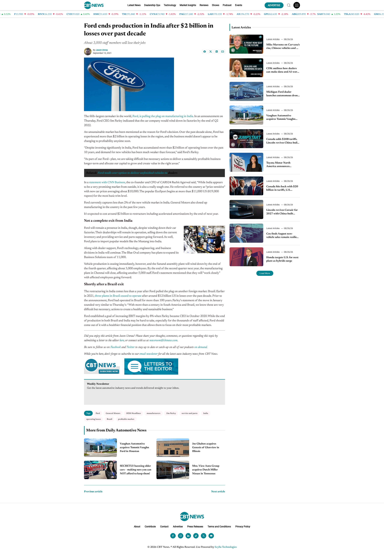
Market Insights (188, 5)
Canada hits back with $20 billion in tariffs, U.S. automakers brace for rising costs (282, 188)
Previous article (93, 491)
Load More (265, 273)
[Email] (222, 51)
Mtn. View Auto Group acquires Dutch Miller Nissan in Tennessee (205, 470)
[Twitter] (203, 535)
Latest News (134, 5)
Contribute (150, 526)
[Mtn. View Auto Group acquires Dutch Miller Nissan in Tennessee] (172, 470)
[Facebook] (204, 51)
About (137, 526)
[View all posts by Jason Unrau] (88, 51)
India (205, 413)
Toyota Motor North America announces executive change (278, 165)
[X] (210, 51)
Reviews (204, 5)
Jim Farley (171, 413)
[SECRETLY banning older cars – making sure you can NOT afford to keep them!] (100, 470)
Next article (218, 491)
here (122, 340)
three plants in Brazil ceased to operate (118, 295)
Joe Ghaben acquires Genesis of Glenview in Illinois (205, 448)
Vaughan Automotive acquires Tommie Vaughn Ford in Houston (134, 448)
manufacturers (153, 413)
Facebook (115, 347)
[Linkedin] (216, 51)
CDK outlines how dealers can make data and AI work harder (282, 70)
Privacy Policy (242, 526)
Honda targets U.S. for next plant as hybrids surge (282, 259)
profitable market (126, 419)
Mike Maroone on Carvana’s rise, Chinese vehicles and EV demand (283, 46)
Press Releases (195, 526)
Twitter (130, 347)
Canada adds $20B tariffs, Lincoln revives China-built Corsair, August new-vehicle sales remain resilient (282, 141)
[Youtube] (211, 535)
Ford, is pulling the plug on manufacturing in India (162, 116)
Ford (98, 413)
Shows (215, 5)
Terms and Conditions (219, 526)
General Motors (113, 413)
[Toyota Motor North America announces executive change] (246, 162)
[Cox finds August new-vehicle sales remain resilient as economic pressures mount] (246, 233)
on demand (200, 347)
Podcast (227, 5)
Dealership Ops (152, 5)
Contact (164, 526)
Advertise (178, 526)
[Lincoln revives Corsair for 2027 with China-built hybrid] (246, 209)
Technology (170, 5)
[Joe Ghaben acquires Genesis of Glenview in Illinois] (172, 447)
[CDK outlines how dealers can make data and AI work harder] (246, 67)
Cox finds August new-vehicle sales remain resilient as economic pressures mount (282, 236)
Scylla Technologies (226, 547)
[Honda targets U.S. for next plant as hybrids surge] (246, 256)
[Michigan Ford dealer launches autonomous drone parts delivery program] (246, 91)
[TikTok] (196, 535)
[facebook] (173, 535)
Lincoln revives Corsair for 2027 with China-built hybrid (282, 212)
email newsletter (149, 353)
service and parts (189, 413)
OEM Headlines (133, 413)
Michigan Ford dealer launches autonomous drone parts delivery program (282, 94)
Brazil (109, 419)
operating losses (93, 419)
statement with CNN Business (107, 182)
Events (238, 5)
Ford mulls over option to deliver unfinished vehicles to (132, 172)
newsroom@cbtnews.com (163, 340)
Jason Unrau (102, 50)
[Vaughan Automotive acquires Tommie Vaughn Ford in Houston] (100, 447)
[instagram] (180, 535)
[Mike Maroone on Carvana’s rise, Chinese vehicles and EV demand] (246, 44)
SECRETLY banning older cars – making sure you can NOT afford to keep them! (135, 470)
